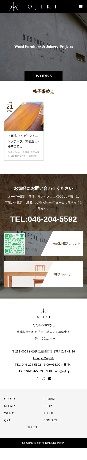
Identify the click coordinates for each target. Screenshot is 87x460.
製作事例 (33, 156)
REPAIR (9, 406)
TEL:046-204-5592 (43, 219)
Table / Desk (14, 152)
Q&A (7, 420)
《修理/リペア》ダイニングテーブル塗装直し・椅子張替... (24, 141)
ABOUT (49, 413)
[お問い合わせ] (43, 262)
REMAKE (50, 399)
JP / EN (30, 427)
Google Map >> (43, 358)
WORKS (9, 413)
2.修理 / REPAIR (30, 152)
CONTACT (51, 420)
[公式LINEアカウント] (43, 231)
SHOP (48, 406)
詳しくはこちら (45, 338)
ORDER (9, 399)
